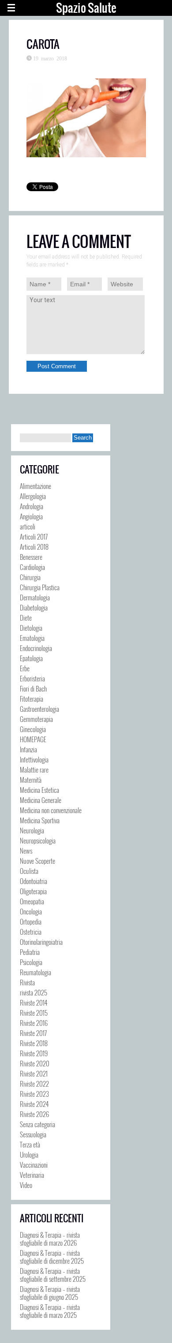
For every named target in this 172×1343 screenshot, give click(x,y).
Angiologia (31, 516)
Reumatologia (35, 972)
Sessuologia (33, 1134)
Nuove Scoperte (37, 861)
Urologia (29, 1154)
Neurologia (32, 830)
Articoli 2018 (34, 546)
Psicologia (31, 962)
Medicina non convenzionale (51, 810)
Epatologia (31, 658)
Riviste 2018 (34, 1043)
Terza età (30, 1144)
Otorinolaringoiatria (41, 942)
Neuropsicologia (38, 840)
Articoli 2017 (34, 536)
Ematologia (32, 638)
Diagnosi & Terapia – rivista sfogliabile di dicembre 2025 (52, 1256)
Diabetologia (34, 607)
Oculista (29, 871)
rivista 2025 (33, 992)
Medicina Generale (40, 800)
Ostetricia (30, 931)
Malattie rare (34, 769)
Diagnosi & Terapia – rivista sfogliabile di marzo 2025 (50, 1311)
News (26, 850)
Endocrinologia (36, 648)
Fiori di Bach (33, 688)
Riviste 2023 (34, 1094)
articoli (27, 526)
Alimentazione (35, 486)
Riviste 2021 (34, 1073)
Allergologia (33, 496)
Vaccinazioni (34, 1164)
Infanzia (28, 749)
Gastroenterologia (39, 709)
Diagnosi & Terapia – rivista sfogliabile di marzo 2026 (50, 1238)
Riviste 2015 (34, 1012)
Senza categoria (37, 1124)
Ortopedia (30, 921)
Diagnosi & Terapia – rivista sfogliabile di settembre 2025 (53, 1275)
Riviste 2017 (33, 1033)
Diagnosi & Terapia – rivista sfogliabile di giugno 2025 (50, 1293)
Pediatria (30, 952)
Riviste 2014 (33, 1002)
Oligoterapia (33, 891)
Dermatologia (35, 597)
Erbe (25, 668)
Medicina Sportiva (40, 820)
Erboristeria (32, 678)
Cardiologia (32, 567)
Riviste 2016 (34, 1023)
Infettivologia (34, 759)
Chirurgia (30, 577)
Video (26, 1185)
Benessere (31, 557)
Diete (26, 617)
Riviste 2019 (34, 1053)
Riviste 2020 (34, 1063)
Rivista (27, 982)
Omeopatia (32, 901)
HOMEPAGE (33, 739)
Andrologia (31, 506)
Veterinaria (32, 1175)
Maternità (30, 779)
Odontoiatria (33, 881)
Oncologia (31, 911)
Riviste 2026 (34, 1114)
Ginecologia (33, 729)
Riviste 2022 (34, 1083)
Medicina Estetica (39, 790)
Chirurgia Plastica (40, 587)
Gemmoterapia (36, 719)
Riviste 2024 (34, 1104)
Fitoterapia (31, 698)
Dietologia (31, 628)
